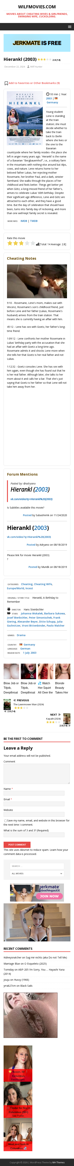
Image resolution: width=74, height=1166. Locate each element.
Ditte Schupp (47, 621)
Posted (27, 515)
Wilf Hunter (36, 66)
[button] (69, 26)
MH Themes (58, 1162)
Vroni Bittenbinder (33, 625)
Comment (9, 761)
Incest (29, 588)
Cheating (27, 584)
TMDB (34, 221)
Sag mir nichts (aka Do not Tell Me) (46, 957)
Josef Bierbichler (17, 617)
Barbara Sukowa (54, 613)
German (25, 648)
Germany (52, 102)
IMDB (24, 221)
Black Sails (26, 985)
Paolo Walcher (55, 625)
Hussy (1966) (21, 979)
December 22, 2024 (14, 66)
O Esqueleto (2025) (35, 963)
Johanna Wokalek (32, 613)
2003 (49, 98)
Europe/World (15, 588)
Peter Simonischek (40, 617)
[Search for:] (37, 866)
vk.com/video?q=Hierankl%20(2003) (31, 499)
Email (7, 799)
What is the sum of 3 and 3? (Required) (26, 830)
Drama (21, 635)
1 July (26, 652)
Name (7, 788)
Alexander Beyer (27, 621)
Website (8, 810)
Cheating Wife (43, 584)
